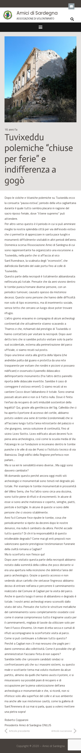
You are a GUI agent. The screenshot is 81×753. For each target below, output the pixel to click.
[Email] (71, 6)
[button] (72, 19)
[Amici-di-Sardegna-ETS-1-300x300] (7, 15)
